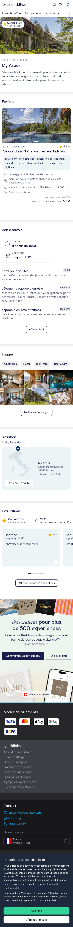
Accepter (36, 910)
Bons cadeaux (33, 13)
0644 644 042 (17, 824)
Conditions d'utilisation (18, 777)
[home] (26, 4)
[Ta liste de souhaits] (60, 4)
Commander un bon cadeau (23, 655)
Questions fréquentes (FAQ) (21, 787)
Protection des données (18, 767)
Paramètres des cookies (18, 772)
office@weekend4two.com (25, 812)
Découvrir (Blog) (14, 757)
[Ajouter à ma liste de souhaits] (66, 112)
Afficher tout (36, 329)
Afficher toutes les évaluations (36, 583)
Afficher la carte (19, 483)
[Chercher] (68, 4)
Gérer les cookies (36, 919)
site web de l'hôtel (49, 474)
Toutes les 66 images (36, 412)
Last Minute (52, 13)
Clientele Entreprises (16, 762)
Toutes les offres (11, 13)
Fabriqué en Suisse (39, 694)
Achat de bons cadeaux (18, 752)
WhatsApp (14, 818)
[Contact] (54, 4)
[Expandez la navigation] (70, 13)
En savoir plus (58, 655)
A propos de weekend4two (20, 782)
